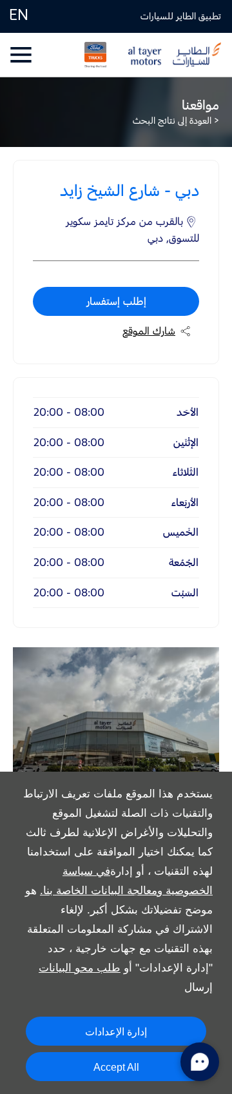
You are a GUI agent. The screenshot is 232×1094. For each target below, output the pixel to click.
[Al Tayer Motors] (174, 54)
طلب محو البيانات (80, 968)
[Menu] (22, 54)
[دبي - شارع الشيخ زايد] (116, 716)
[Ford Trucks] (89, 55)
